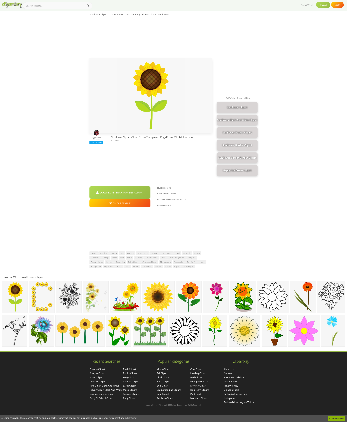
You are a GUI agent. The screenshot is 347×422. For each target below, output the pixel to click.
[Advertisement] (150, 38)
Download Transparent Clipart (121, 192)
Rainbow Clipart (165, 398)
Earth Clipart (129, 385)
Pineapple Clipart (199, 381)
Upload (323, 5)
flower (93, 253)
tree (122, 253)
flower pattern (152, 257)
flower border (166, 253)
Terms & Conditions (234, 377)
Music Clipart (130, 389)
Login (337, 5)
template (191, 257)
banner (109, 262)
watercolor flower (149, 262)
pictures (158, 266)
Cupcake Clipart (131, 381)
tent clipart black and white (104, 385)
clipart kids (108, 266)
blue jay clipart (97, 373)
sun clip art (191, 262)
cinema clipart (97, 369)
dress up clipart (98, 381)
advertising (147, 266)
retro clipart (133, 262)
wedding (103, 253)
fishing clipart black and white (105, 389)
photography (165, 262)
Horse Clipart (164, 381)
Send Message (96, 142)
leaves (197, 253)
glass (163, 257)
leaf (122, 257)
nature (168, 266)
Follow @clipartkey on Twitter (239, 402)
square (154, 253)
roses (114, 257)
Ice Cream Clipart (199, 389)
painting (138, 257)
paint (128, 266)
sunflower (95, 257)
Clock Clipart (163, 377)
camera (130, 253)
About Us (229, 369)
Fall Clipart (162, 373)
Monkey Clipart (198, 385)
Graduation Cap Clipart (169, 389)
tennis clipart (188, 266)
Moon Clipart (163, 369)
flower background (176, 257)
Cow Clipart (196, 369)
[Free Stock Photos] (12, 5)
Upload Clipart (231, 389)
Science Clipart (131, 393)
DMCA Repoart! (121, 203)
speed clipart (96, 377)
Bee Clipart (162, 385)
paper (176, 266)
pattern (114, 253)
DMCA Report (231, 381)
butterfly (187, 253)
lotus (129, 257)
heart (202, 262)
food (178, 253)
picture (136, 266)
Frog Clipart (129, 377)
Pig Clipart (195, 393)
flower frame (142, 253)
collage (106, 257)
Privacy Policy (231, 385)
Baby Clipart (129, 398)
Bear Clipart (163, 393)
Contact (228, 373)
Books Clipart (130, 373)
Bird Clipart (196, 377)
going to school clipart (101, 398)
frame (119, 266)
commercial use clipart (101, 393)
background (96, 266)
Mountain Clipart (199, 398)
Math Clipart (129, 369)
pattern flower (97, 262)
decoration (120, 262)
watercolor (178, 262)
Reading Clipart (198, 373)
